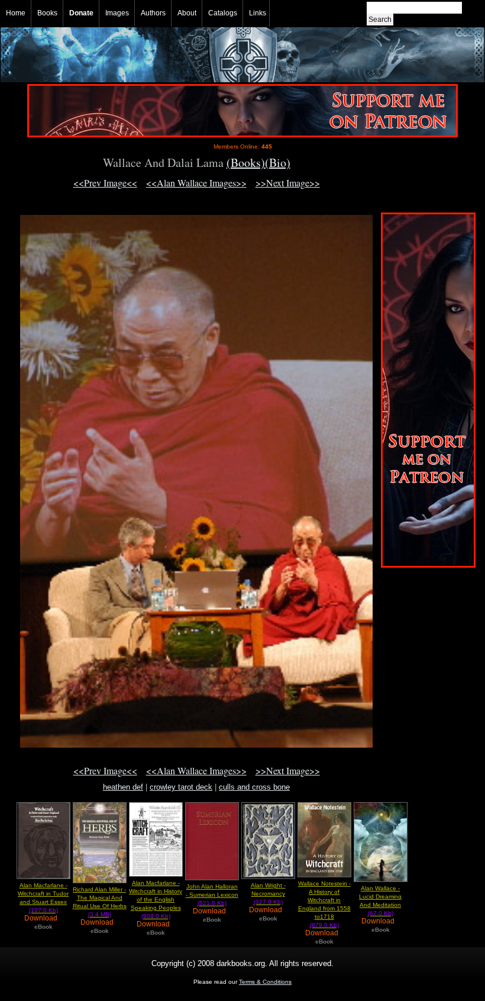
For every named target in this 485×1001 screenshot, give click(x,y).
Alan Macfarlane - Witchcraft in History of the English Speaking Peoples (155, 899)
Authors (153, 13)
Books (47, 13)
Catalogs (222, 13)
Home (15, 13)
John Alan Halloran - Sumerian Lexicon (212, 894)
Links (257, 13)
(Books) (246, 162)
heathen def (123, 787)
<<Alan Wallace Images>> (196, 182)
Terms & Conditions (265, 982)
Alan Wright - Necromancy (268, 893)
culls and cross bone (254, 787)
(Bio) (277, 162)
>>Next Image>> (288, 182)
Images (117, 13)
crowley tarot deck (181, 787)
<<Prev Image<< (105, 182)
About (186, 13)
